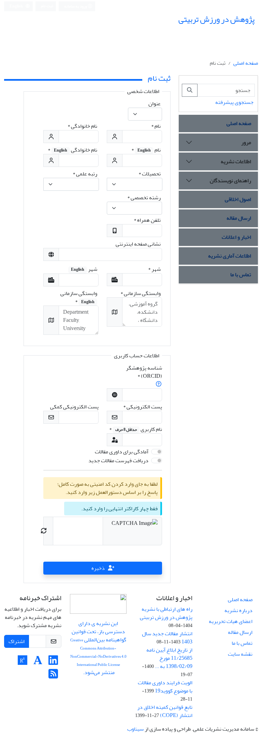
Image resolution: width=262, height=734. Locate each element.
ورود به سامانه (76, 6)
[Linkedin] (53, 662)
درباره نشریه (238, 610)
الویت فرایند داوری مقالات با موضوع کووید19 (165, 686)
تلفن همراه (147, 220)
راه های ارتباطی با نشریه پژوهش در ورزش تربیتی (166, 613)
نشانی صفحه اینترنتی (138, 244)
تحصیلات (150, 174)
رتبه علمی (85, 174)
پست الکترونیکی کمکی (74, 407)
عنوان (154, 103)
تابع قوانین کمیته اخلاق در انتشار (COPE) (164, 711)
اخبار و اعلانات (236, 237)
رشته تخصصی (144, 197)
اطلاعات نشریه (236, 161)
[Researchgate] (22, 662)
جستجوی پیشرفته (234, 102)
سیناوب (135, 729)
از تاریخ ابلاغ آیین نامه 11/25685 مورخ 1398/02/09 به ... (169, 658)
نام (156, 126)
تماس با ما (240, 274)
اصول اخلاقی (238, 199)
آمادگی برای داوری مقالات (121, 452)
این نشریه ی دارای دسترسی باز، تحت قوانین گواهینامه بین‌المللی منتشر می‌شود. (98, 647)
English (17, 6)
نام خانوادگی (82, 126)
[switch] (156, 451)
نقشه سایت (240, 654)
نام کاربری (135, 429)
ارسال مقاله (239, 218)
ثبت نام (47, 6)
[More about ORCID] (158, 384)
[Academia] (38, 662)
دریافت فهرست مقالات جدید (118, 460)
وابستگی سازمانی (140, 293)
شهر (154, 269)
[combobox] (145, 114)
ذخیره (98, 568)
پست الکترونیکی (142, 407)
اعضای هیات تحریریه (230, 621)
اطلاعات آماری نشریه (229, 256)
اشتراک (17, 641)
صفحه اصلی (245, 63)
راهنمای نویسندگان (230, 180)
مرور (246, 142)
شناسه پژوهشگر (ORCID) (144, 372)
